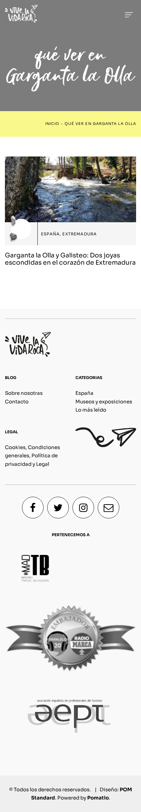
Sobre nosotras (24, 393)
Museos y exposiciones (103, 401)
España (84, 393)
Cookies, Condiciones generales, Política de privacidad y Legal (32, 455)
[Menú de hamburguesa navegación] (129, 13)
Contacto (17, 401)
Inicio (52, 124)
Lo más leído (90, 410)
